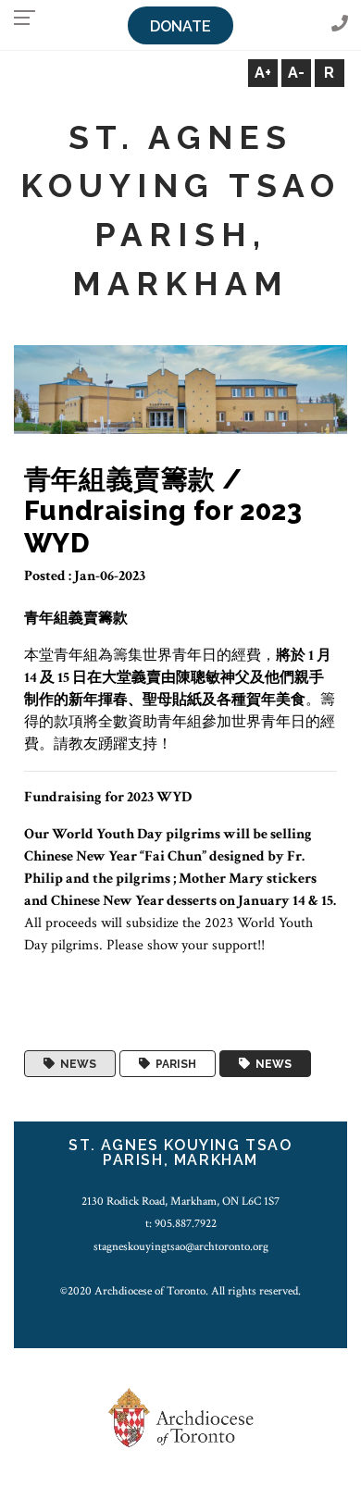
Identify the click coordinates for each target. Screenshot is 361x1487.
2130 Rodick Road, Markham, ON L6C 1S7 (180, 1201)
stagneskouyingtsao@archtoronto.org (180, 1246)
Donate (180, 26)
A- (296, 72)
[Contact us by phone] (339, 24)
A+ (263, 72)
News (75, 1064)
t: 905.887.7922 (181, 1223)
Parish (173, 1064)
